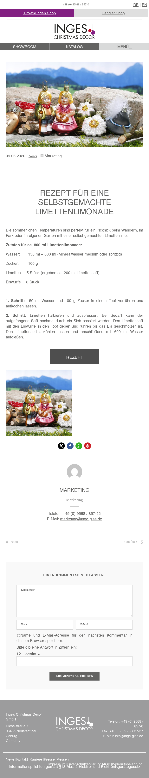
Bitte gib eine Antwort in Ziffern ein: (46, 647)
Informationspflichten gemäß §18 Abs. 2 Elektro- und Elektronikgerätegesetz (74, 766)
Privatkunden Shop (39, 12)
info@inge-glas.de (129, 735)
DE (136, 4)
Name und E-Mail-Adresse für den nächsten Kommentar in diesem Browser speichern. (74, 637)
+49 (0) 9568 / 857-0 (132, 723)
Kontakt (22, 759)
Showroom (24, 46)
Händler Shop (113, 12)
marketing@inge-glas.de (81, 519)
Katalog (74, 46)
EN (144, 4)
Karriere (36, 759)
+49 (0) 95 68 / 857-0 (76, 4)
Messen (62, 759)
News (33, 156)
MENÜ (123, 46)
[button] (61, 445)
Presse (49, 759)
